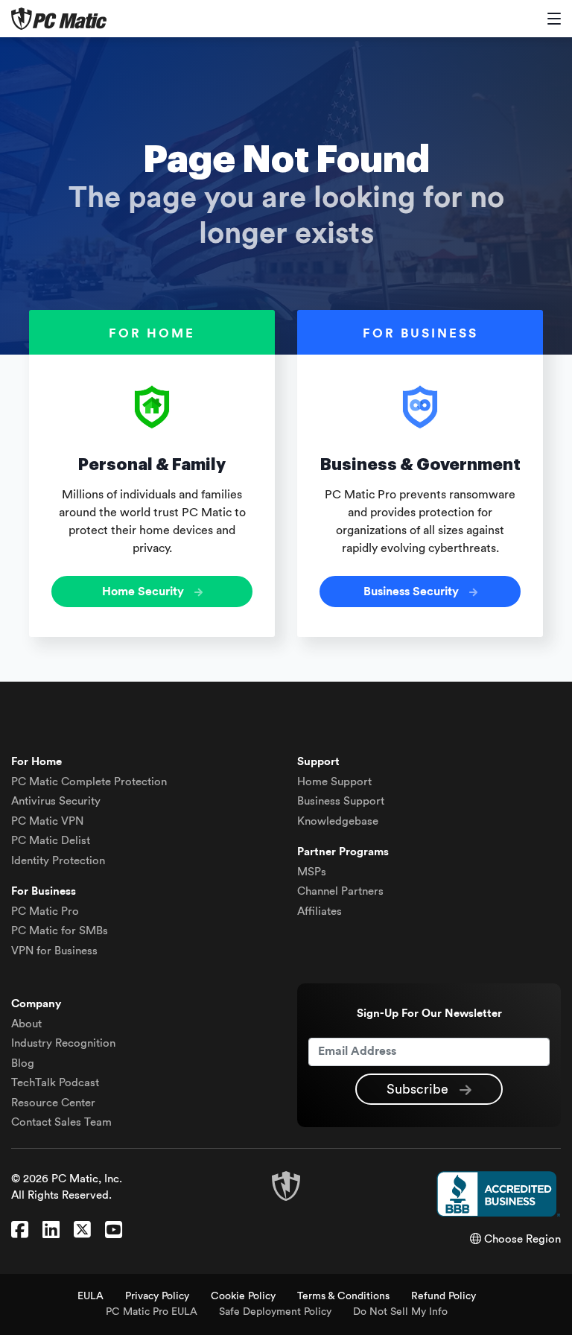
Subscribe (419, 1089)
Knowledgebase (337, 821)
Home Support (334, 781)
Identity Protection (58, 860)
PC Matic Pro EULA (151, 1312)
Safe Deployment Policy (275, 1312)
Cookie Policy (243, 1296)
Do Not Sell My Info (400, 1312)
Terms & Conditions (343, 1296)
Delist (50, 840)
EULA (90, 1296)
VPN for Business (54, 951)
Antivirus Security (56, 801)
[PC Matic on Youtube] (113, 1230)
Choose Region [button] (521, 1239)
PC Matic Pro (45, 911)
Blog (22, 1063)
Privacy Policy (157, 1296)
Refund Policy (443, 1296)
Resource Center (53, 1103)
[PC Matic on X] (82, 1230)
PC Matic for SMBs (59, 930)
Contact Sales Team (61, 1122)
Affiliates (319, 911)
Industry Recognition (63, 1043)
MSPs (311, 872)
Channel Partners (340, 891)
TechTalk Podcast (55, 1082)
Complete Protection (89, 781)
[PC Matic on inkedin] (51, 1230)
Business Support (340, 801)
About (26, 1024)
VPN (47, 821)
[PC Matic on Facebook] (19, 1230)
